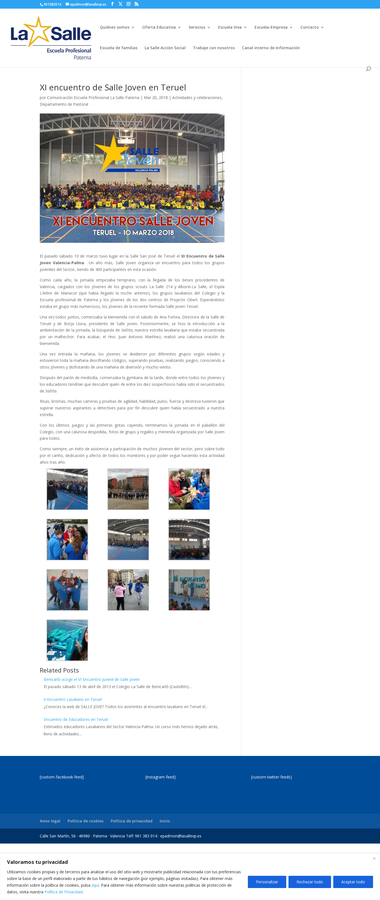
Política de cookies (85, 821)
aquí (95, 885)
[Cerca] (374, 858)
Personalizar (267, 881)
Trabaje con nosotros (214, 48)
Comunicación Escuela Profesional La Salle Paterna (93, 97)
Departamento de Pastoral (64, 104)
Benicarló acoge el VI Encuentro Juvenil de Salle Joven (92, 679)
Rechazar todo (310, 881)
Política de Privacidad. (64, 891)
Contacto (309, 27)
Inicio (165, 821)
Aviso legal (50, 821)
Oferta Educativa (159, 27)
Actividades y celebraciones (196, 97)
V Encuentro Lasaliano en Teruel (73, 699)
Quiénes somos (114, 27)
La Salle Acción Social (165, 48)
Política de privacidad (131, 821)
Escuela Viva (230, 27)
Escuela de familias (118, 48)
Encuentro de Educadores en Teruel (76, 719)
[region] (190, 877)
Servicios (197, 27)
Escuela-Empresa (271, 27)
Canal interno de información (271, 48)
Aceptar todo (353, 881)
